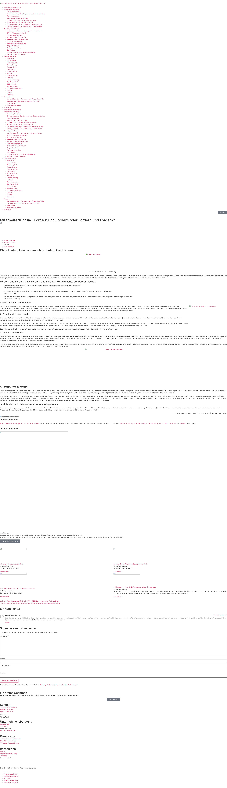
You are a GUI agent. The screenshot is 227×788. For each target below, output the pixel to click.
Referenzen (11, 103)
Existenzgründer (12, 63)
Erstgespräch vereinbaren (8, 707)
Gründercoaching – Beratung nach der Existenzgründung (26, 14)
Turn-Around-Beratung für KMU (17, 18)
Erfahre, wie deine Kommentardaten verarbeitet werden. (59, 685)
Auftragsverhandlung (14, 48)
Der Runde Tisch (12, 82)
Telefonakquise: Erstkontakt (16, 37)
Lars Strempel (4, 724)
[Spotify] (7, 545)
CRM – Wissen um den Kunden (17, 33)
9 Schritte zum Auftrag (7, 741)
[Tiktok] (22, 545)
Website (2, 673)
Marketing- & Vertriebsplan (16, 54)
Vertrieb (10, 90)
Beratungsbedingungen (7, 730)
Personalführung (12, 75)
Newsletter (3, 756)
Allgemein (10, 58)
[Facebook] (12, 545)
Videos (9, 92)
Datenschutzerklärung (11, 774)
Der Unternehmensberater (12, 7)
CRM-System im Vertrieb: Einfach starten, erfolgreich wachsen (135, 587)
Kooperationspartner (14, 105)
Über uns (7, 97)
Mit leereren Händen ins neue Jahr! (11, 564)
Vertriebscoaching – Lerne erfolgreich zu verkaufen (24, 31)
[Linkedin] (2, 545)
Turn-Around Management (168, 423)
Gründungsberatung (13, 12)
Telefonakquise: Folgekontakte (17, 39)
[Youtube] (26, 545)
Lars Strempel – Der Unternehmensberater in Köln (23, 101)
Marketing (10, 73)
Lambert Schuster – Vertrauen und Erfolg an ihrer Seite (25, 99)
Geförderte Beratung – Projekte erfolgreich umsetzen (25, 24)
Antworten (7, 622)
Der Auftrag (11, 50)
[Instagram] (17, 545)
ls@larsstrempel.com (7, 711)
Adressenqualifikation (14, 35)
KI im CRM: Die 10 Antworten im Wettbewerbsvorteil (17, 589)
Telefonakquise (12, 86)
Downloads (7, 107)
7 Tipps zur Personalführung (9, 743)
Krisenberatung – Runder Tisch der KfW (20, 22)
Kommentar (4, 636)
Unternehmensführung (14, 88)
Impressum (7, 772)
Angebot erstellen (13, 46)
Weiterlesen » (4, 572)
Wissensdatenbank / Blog (8, 753)
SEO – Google (11, 84)
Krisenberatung (12, 71)
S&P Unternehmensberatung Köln (11, 423)
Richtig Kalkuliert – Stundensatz (10, 739)
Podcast (10, 78)
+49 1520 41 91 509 (6, 709)
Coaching (10, 95)
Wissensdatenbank (10, 56)
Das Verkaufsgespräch (14, 41)
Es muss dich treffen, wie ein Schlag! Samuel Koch (130, 564)
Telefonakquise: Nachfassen (16, 44)
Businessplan (11, 61)
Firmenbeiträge (12, 67)
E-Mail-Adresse (5, 665)
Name (2, 658)
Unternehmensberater (32, 423)
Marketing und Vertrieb (11, 29)
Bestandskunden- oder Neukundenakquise (21, 52)
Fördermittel (11, 69)
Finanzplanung (12, 65)
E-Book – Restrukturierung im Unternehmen (21, 20)
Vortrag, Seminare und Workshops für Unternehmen (24, 26)
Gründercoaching (139, 423)
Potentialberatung (13, 16)
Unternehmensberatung (11, 9)
